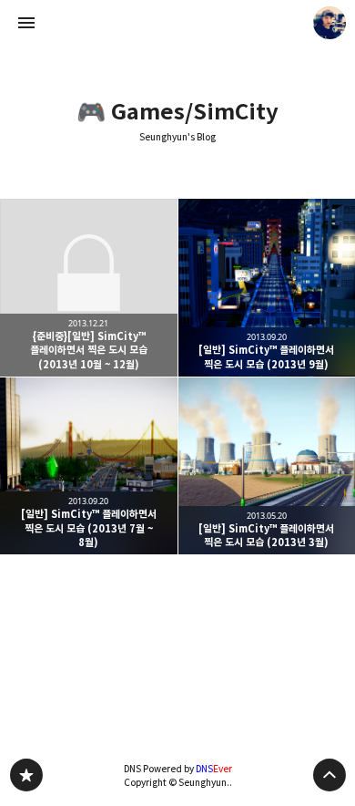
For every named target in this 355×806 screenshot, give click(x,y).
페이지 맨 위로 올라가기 (329, 775)
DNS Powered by (178, 768)
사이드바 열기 (26, 23)
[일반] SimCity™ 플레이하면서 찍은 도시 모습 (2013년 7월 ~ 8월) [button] (89, 466)
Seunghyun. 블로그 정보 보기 (329, 23)
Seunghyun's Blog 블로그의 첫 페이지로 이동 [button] (177, 23)
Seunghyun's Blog (177, 137)
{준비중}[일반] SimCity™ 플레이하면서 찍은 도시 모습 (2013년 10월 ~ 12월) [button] (89, 288)
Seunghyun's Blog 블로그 (26, 775)
